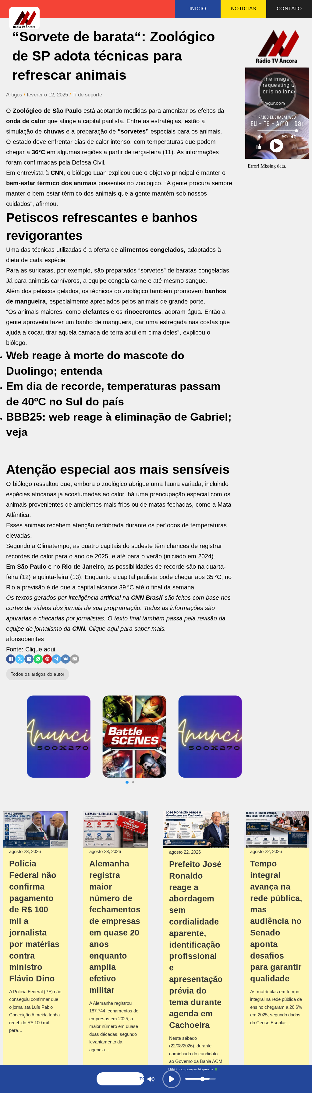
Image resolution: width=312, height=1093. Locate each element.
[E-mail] (74, 659)
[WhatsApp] (38, 659)
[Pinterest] (47, 659)
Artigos (14, 95)
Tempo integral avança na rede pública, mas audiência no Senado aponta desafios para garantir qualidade (276, 921)
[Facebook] (10, 659)
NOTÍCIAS (243, 9)
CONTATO (289, 9)
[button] (128, 782)
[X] (19, 659)
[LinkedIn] (29, 659)
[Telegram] (56, 659)
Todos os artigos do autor (38, 674)
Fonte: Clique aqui (30, 649)
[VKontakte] (65, 659)
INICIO (198, 9)
